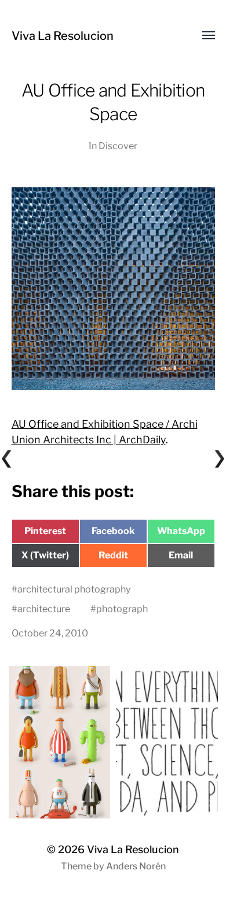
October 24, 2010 (50, 633)
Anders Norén (136, 866)
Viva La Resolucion (63, 36)
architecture (43, 608)
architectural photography (74, 589)
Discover (118, 145)
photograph (122, 608)
